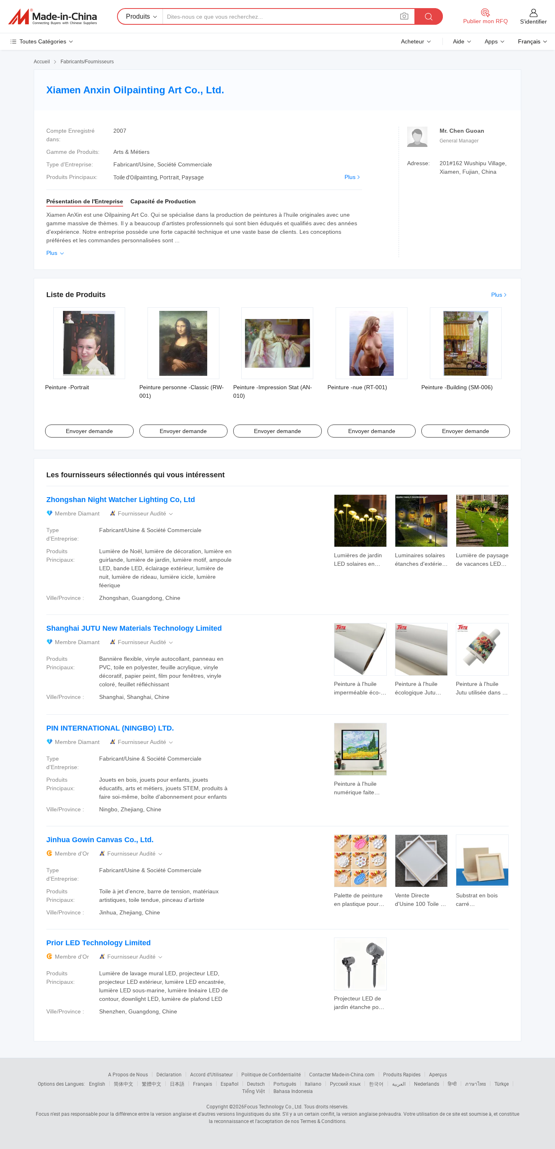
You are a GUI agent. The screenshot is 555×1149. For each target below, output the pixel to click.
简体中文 (123, 1083)
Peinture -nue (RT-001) (357, 387)
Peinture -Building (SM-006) (457, 387)
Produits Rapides (402, 1074)
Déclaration (169, 1074)
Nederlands (426, 1083)
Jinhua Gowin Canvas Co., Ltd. (100, 840)
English (97, 1083)
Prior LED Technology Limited (98, 943)
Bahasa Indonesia (293, 1091)
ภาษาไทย (475, 1083)
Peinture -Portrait (67, 387)
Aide (458, 41)
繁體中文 (151, 1083)
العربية (398, 1083)
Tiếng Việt (253, 1091)
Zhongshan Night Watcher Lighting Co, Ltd (120, 500)
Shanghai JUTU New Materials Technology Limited (134, 628)
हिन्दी (452, 1083)
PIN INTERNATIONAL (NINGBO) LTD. (110, 728)
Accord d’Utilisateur (211, 1074)
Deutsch (256, 1083)
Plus (350, 177)
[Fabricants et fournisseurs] (52, 16)
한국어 (376, 1083)
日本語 (177, 1083)
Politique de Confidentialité (271, 1074)
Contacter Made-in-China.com (342, 1074)
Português (284, 1083)
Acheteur (412, 41)
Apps (491, 41)
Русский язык (345, 1083)
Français (202, 1083)
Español (229, 1083)
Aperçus (438, 1074)
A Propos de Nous (128, 1074)
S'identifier (533, 21)
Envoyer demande (89, 431)
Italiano (313, 1083)
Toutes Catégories (43, 41)
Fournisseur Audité (146, 513)
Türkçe (501, 1083)
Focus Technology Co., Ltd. (273, 1106)
